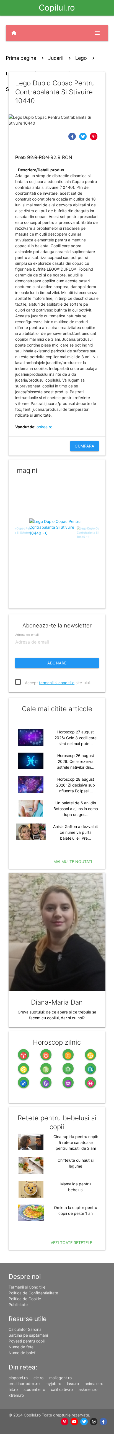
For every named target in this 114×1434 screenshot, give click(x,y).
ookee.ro (44, 426)
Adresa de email (26, 634)
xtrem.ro (16, 1395)
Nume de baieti (22, 1352)
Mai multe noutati (72, 861)
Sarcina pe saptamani (28, 1335)
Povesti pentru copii (27, 1341)
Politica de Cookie (25, 1298)
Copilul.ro (57, 8)
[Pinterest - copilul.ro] (64, 1422)
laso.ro (73, 1383)
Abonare (57, 663)
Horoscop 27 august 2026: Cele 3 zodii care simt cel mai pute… (76, 738)
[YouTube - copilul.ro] (74, 1422)
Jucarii (55, 58)
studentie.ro (34, 1389)
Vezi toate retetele (71, 1242)
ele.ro (38, 1377)
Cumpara (84, 446)
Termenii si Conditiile (27, 1287)
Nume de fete (21, 1346)
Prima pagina (21, 58)
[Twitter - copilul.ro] (84, 1422)
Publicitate (18, 1304)
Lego (81, 58)
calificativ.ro (62, 1389)
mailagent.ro (60, 1377)
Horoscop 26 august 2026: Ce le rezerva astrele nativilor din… (75, 761)
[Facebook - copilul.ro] (103, 1422)
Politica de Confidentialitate (33, 1292)
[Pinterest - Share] (94, 136)
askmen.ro (88, 1389)
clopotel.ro (18, 1377)
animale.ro (94, 1383)
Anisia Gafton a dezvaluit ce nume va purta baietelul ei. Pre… (75, 832)
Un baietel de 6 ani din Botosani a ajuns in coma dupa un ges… (75, 808)
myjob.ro (53, 1383)
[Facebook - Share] (73, 136)
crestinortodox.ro (24, 1383)
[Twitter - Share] (83, 136)
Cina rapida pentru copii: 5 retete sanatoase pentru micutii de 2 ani (75, 1142)
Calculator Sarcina (25, 1329)
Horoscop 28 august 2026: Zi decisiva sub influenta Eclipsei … (75, 785)
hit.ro (13, 1389)
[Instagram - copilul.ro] (94, 1422)
